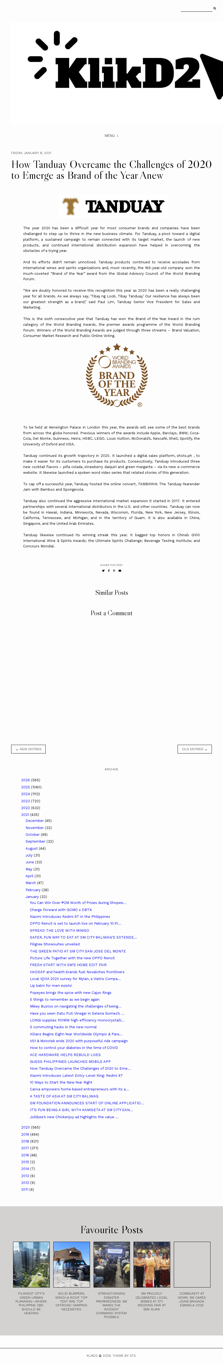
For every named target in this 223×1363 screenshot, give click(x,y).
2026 (26, 780)
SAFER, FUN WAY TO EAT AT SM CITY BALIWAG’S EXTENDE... (83, 937)
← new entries (28, 749)
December (35, 821)
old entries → (194, 749)
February (34, 890)
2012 (25, 1183)
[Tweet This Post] (103, 571)
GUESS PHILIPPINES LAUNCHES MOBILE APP (70, 1062)
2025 (26, 787)
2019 (25, 1134)
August (32, 848)
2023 (26, 801)
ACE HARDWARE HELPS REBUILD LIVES (65, 1055)
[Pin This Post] (114, 571)
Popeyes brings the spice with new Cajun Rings (71, 993)
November (35, 828)
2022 (26, 808)
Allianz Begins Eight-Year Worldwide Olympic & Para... (76, 1034)
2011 (25, 1189)
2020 (26, 1127)
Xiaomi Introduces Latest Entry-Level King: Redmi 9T (76, 1075)
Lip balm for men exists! (51, 986)
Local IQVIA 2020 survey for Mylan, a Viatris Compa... (75, 979)
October (33, 835)
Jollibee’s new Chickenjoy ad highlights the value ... (74, 1117)
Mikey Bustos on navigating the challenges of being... (75, 1006)
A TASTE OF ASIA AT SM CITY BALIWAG (64, 1096)
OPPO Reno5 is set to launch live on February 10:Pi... (75, 923)
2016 (25, 1155)
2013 (25, 1176)
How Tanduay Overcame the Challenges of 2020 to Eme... (80, 1068)
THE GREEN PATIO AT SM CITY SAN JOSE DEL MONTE (78, 951)
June (30, 862)
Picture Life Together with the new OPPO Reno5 (72, 958)
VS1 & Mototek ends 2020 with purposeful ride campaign (79, 1041)
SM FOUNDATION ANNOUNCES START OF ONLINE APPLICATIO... (87, 1103)
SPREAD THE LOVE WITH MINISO (59, 930)
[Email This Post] (120, 571)
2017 (25, 1148)
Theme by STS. (124, 1356)
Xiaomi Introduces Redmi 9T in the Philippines (70, 917)
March (31, 883)
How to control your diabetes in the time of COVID (74, 1048)
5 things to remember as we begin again (65, 999)
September (36, 841)
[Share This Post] (109, 571)
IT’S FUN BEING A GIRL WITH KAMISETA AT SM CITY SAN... (81, 1110)
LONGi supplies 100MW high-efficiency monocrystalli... (77, 1020)
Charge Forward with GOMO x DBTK (61, 910)
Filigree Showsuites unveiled (55, 944)
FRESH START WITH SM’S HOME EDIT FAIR (68, 965)
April (30, 876)
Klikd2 (92, 1356)
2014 (25, 1169)
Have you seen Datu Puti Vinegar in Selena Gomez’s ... (77, 1013)
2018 (25, 1141)
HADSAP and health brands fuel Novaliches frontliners (77, 972)
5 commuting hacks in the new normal (63, 1027)
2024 (26, 794)
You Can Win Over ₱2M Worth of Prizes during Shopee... (78, 903)
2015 (25, 1162)
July (30, 855)
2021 (25, 815)
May (29, 869)
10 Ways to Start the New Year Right (61, 1082)
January (33, 897)
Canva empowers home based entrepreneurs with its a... (79, 1089)
